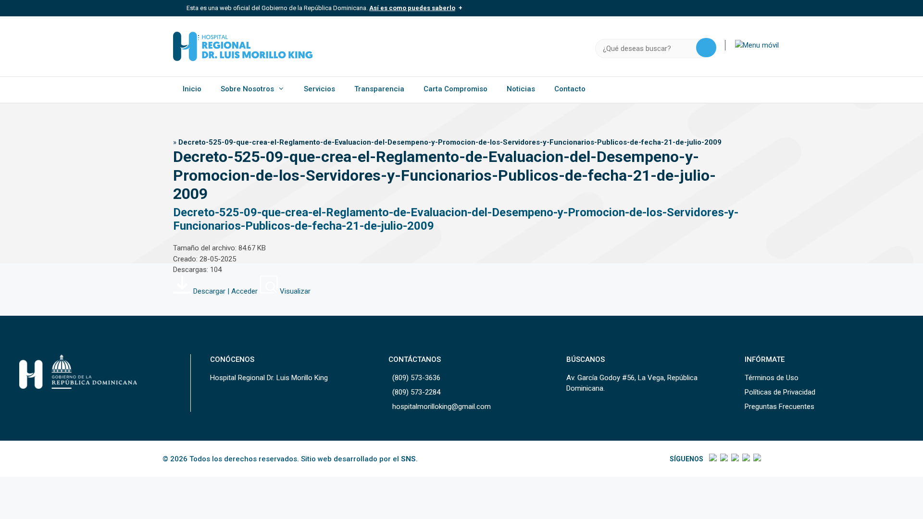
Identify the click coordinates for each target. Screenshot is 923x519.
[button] (757, 45)
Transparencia (379, 89)
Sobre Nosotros (247, 89)
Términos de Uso (771, 377)
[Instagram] (734, 459)
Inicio (192, 89)
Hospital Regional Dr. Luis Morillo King (269, 377)
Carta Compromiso (455, 89)
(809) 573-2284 (416, 392)
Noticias (521, 89)
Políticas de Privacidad (780, 392)
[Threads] (745, 459)
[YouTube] (756, 459)
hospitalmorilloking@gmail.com (441, 406)
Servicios (319, 89)
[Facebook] (712, 459)
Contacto (570, 89)
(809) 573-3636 (416, 377)
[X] (723, 459)
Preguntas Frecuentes (779, 406)
